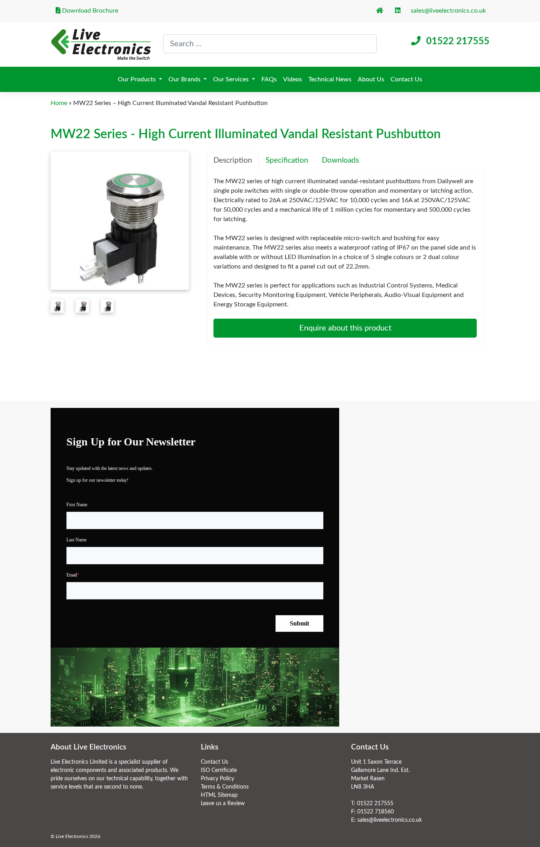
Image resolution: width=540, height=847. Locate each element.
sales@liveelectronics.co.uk (448, 11)
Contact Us (406, 79)
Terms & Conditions (225, 787)
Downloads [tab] (340, 160)
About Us (371, 79)
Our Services (231, 79)
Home (59, 103)
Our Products (137, 79)
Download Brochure (89, 11)
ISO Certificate (219, 770)
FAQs (269, 79)
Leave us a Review (223, 803)
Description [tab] (232, 160)
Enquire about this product (345, 328)
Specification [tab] (287, 160)
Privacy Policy (217, 778)
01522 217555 (457, 41)
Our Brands (185, 79)
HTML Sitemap (219, 795)
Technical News (329, 79)
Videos (292, 79)
